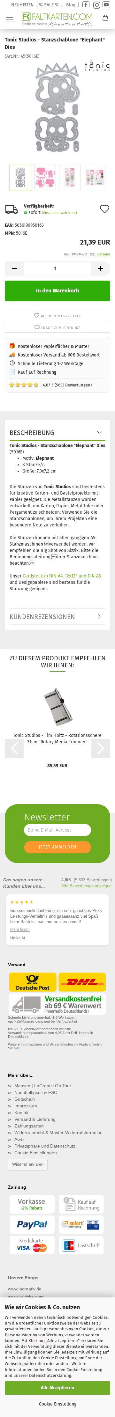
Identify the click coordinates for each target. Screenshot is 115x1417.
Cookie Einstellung (57, 1404)
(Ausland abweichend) (59, 213)
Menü (9, 19)
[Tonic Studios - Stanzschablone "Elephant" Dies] (57, 107)
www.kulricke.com (26, 1296)
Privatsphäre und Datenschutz (44, 1146)
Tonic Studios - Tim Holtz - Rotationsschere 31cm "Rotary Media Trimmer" (57, 739)
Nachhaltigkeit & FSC (35, 1092)
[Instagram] (96, 5)
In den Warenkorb (57, 290)
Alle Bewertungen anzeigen (86, 886)
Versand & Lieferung (35, 1119)
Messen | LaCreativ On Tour (42, 1085)
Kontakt (22, 1112)
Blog (70, 5)
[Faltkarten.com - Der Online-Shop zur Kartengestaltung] (57, 19)
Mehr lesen (20, 929)
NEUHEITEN (22, 5)
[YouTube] (106, 5)
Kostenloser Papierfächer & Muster (53, 346)
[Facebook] (85, 5)
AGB (19, 1139)
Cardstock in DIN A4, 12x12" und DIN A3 (62, 576)
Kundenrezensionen (42, 616)
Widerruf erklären (27, 1164)
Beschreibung (32, 433)
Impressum (25, 1105)
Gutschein (24, 1099)
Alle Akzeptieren (57, 1388)
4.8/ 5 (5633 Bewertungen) (50, 384)
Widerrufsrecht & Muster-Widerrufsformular (58, 1132)
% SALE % (49, 5)
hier (16, 1048)
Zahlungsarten (29, 1125)
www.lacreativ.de (25, 1288)
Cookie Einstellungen (35, 1152)
